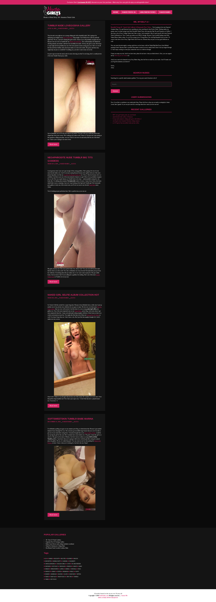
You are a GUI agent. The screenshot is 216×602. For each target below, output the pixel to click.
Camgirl (64, 561)
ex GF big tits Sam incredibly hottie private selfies (126, 123)
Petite (59, 571)
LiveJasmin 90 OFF (84, 2)
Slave (66, 574)
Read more (53, 144)
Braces (75, 558)
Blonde (69, 558)
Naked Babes (164, 12)
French (69, 566)
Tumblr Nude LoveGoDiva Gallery (69, 25)
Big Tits (63, 558)
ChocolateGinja (50, 563)
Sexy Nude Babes (68, 37)
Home (115, 12)
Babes (50, 558)
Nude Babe (92, 185)
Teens (47, 576)
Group (75, 566)
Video (47, 579)
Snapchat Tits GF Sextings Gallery (55, 542)
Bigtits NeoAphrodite (75, 41)
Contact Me (124, 595)
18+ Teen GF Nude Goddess (53, 540)
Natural (73, 568)
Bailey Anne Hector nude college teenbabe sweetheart (60, 544)
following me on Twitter (120, 55)
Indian (47, 568)
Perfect (47, 571)
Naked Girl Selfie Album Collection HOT (73, 295)
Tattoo (79, 574)
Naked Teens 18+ (129, 12)
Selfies (60, 574)
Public (72, 571)
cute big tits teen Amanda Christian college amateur (126, 121)
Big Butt (56, 558)
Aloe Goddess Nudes (90, 433)
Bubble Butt (57, 561)
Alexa (71, 28)
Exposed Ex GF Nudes (93, 315)
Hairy (80, 566)
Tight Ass (53, 576)
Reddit (47, 574)
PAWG (79, 568)
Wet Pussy (53, 579)
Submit (115, 91)
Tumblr (76, 576)
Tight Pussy (61, 576)
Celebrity (72, 561)
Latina (62, 568)
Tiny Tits (69, 576)
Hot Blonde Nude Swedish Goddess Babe (57, 548)
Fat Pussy (55, 566)
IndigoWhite (54, 568)
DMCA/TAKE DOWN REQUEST (108, 597)
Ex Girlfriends (76, 563)
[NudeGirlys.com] (52, 11)
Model (67, 568)
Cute (68, 563)
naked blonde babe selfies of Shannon (123, 117)
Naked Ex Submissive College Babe (55, 546)
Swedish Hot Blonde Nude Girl (72, 175)
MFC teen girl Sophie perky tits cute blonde (124, 115)
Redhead (53, 574)
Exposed (47, 566)
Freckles (62, 566)
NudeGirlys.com (104, 595)
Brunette (48, 561)
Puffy (77, 571)
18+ (46, 558)
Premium (65, 571)
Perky (54, 571)
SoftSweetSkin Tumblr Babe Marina (70, 419)
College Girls (61, 563)
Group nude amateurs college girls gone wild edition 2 (127, 119)
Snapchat (72, 574)
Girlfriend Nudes (147, 12)
